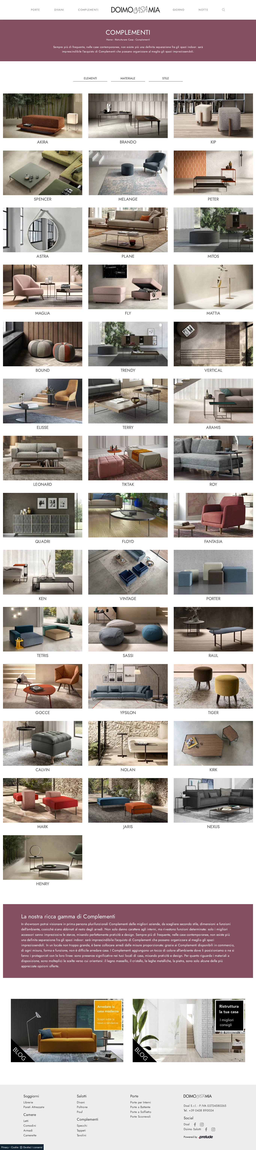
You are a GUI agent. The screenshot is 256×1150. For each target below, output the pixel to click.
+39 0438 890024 (201, 1110)
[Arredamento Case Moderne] (67, 1030)
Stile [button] (165, 78)
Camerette (29, 1135)
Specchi (82, 1125)
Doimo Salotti (192, 1129)
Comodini (29, 1125)
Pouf (80, 1112)
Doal (187, 1124)
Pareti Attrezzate (33, 1107)
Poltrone (82, 1107)
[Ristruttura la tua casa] (189, 1030)
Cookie (15, 1147)
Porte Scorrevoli (140, 1116)
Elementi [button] (90, 78)
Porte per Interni (140, 1102)
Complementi (88, 10)
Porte (35, 10)
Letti (26, 1121)
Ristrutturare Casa (124, 39)
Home (109, 39)
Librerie (28, 1102)
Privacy (5, 1147)
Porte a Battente (140, 1107)
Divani (59, 10)
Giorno (179, 10)
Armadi (28, 1130)
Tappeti (81, 1130)
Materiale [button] (128, 78)
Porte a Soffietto (140, 1112)
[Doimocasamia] (208, 1096)
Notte (203, 10)
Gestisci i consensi (32, 1147)
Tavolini (81, 1135)
